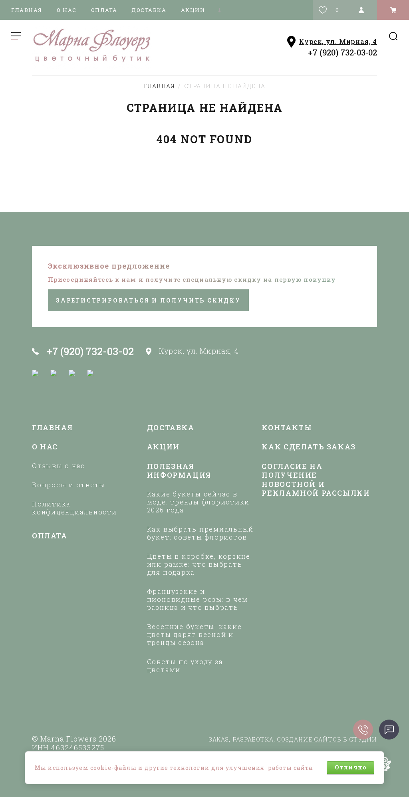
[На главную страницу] (116, 47)
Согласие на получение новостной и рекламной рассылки (316, 480)
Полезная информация (179, 471)
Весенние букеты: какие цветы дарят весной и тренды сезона (194, 635)
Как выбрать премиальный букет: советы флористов (200, 533)
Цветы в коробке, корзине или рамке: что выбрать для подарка (198, 564)
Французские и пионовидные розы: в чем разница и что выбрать (197, 599)
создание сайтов (309, 739)
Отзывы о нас (58, 466)
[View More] (219, 10)
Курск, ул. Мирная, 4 (338, 41)
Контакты (287, 427)
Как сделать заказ (309, 446)
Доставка (148, 10)
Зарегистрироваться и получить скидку (148, 300)
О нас (67, 10)
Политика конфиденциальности (74, 508)
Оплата (104, 10)
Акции (193, 10)
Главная (26, 10)
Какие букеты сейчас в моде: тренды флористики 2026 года (198, 502)
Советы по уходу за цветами (185, 666)
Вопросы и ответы (68, 485)
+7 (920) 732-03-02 (342, 52)
